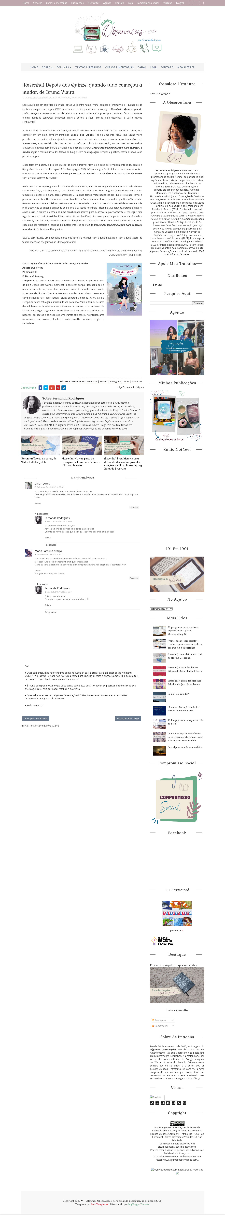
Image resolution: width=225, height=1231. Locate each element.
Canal (142, 67)
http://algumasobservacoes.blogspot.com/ (176, 1156)
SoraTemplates (99, 1204)
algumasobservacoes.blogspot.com (177, 1146)
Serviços (37, 2)
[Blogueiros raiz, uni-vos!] (177, 930)
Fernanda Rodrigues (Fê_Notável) (176, 1129)
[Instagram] (201, 3)
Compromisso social (148, 2)
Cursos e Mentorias (119, 67)
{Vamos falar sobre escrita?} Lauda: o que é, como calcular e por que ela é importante (185, 644)
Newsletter (93, 2)
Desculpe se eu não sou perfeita (185, 747)
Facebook (92, 381)
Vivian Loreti (42, 483)
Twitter (104, 381)
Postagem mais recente (36, 718)
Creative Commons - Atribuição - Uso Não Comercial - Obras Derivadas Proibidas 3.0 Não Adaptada (178, 1137)
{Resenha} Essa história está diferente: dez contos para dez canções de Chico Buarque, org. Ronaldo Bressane (123, 463)
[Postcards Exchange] (177, 913)
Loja (130, 2)
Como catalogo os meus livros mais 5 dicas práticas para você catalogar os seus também (185, 737)
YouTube (167, 2)
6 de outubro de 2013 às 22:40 (59, 521)
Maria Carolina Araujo (48, 551)
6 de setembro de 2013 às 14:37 (50, 554)
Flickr (126, 381)
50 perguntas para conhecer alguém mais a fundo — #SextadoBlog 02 (183, 631)
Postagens (160, 1020)
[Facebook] (191, 3)
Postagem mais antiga (128, 718)
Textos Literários (88, 67)
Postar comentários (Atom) (44, 725)
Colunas (63, 67)
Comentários (161, 1025)
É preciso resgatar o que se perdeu (173, 965)
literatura (65, 97)
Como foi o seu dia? (178, 694)
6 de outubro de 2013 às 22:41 (59, 592)
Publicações (77, 2)
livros (74, 97)
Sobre (46, 67)
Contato (119, 2)
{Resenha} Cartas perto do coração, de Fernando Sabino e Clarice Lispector (81, 462)
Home (26, 2)
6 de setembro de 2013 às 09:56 (50, 487)
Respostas (42, 513)
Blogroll (180, 2)
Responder (134, 507)
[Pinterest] (196, 3)
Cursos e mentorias (56, 2)
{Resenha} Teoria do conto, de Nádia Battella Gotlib (38, 460)
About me (137, 381)
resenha (82, 97)
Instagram (116, 381)
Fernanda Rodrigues (57, 518)
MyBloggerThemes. (139, 1204)
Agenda (107, 2)
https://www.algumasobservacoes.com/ (177, 1159)
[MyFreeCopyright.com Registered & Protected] (177, 1169)
